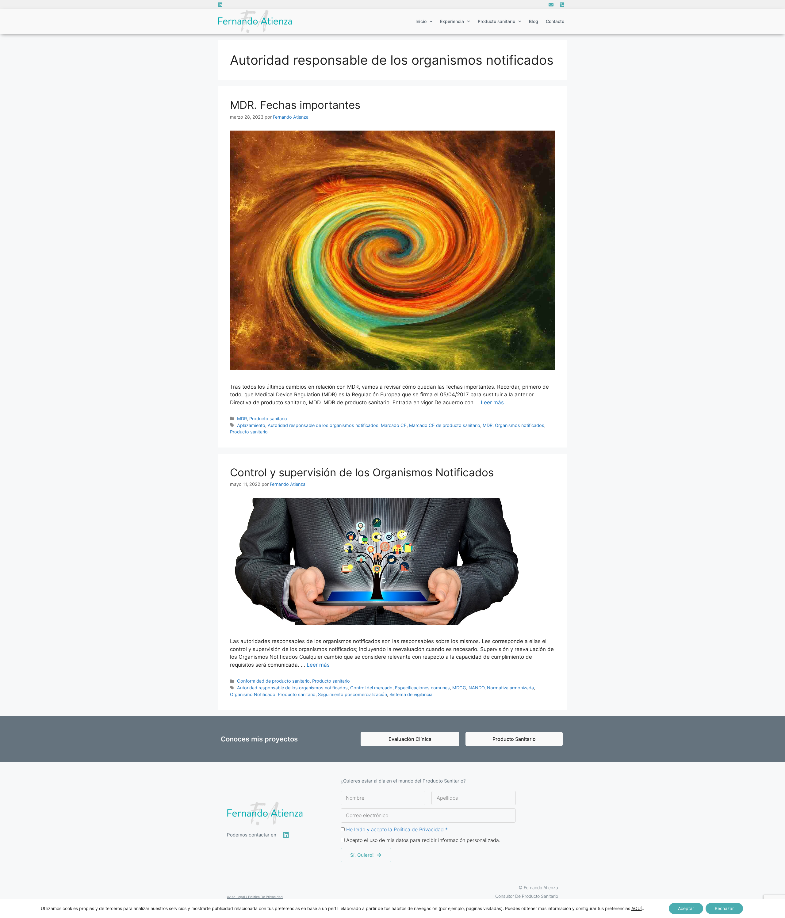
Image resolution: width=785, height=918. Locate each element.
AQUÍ (636, 908)
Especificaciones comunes (422, 687)
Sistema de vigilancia (410, 694)
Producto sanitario (268, 418)
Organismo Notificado (252, 694)
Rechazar (724, 908)
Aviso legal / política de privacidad (255, 897)
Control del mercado (371, 687)
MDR (242, 418)
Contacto (555, 21)
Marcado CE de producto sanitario (444, 425)
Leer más (492, 402)
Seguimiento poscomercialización (352, 694)
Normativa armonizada (510, 687)
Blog (533, 21)
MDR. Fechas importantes (295, 104)
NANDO (476, 687)
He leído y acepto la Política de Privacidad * (397, 829)
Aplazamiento (251, 425)
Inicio (421, 21)
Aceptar (686, 908)
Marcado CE (394, 425)
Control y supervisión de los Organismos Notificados (362, 472)
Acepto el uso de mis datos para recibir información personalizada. (423, 840)
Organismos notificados (519, 425)
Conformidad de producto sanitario (273, 681)
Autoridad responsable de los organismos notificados (323, 425)
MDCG (459, 687)
